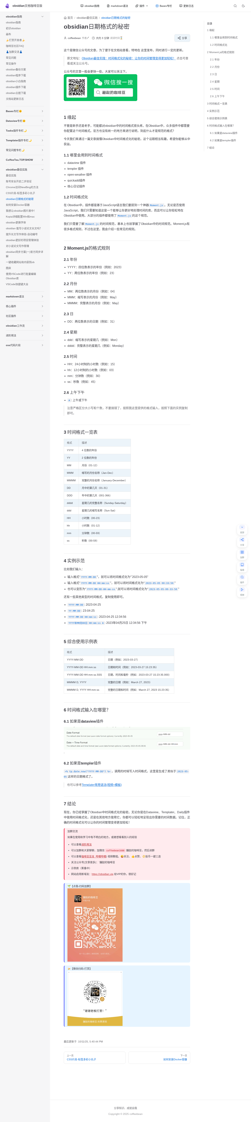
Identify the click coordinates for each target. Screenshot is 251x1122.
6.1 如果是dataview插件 (224, 133)
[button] (42, 16)
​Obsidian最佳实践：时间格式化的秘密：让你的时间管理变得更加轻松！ (129, 58)
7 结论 (210, 147)
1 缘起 (210, 30)
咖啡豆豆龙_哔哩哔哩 (93, 856)
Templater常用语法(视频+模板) (102, 784)
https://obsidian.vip (102, 874)
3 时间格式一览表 (217, 103)
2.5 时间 (215, 88)
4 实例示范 (213, 110)
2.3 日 (213, 74)
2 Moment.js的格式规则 (220, 52)
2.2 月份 (215, 66)
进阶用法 (86, 844)
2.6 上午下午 (217, 96)
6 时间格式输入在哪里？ (221, 125)
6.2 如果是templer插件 (223, 140)
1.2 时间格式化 (218, 44)
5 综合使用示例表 (217, 118)
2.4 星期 (215, 81)
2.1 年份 (215, 59)
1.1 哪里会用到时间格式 (224, 37)
